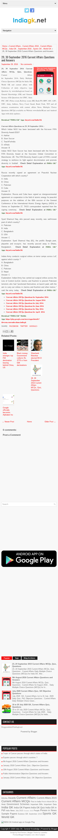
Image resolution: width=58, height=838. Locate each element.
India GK (12, 49)
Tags (17, 658)
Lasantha (44, 832)
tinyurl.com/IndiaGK (14, 166)
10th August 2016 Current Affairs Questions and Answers (26, 769)
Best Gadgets (40, 835)
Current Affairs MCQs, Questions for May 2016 (25, 309)
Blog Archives (29, 658)
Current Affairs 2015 (47, 798)
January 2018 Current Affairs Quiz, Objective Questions (25, 765)
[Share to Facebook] (12, 331)
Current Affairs (15, 46)
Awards (12, 798)
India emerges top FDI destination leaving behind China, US (8, 360)
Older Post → (50, 422)
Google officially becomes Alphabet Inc (8, 411)
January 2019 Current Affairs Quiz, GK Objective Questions (27, 778)
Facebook (13, 326)
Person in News (48, 810)
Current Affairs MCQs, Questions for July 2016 (25, 303)
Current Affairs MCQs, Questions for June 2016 (25, 306)
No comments (26, 64)
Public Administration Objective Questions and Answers (25, 774)
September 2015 (35, 814)
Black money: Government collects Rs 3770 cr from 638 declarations (22, 359)
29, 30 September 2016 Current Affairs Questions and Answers (27, 59)
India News (10, 810)
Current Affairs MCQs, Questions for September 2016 (27, 297)
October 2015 (28, 810)
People (36, 810)
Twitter (24, 326)
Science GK (23, 814)
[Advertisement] (29, 38)
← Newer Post (8, 422)
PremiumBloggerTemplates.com (23, 835)
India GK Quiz (38, 807)
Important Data (50, 804)
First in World (47, 801)
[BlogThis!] (6, 331)
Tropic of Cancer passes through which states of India (25, 753)
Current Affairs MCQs (15, 801)
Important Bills (37, 804)
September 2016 (24, 49)
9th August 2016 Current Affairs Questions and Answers (25, 761)
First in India (36, 802)
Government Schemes (18, 804)
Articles (4, 798)
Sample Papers (9, 814)
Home (4, 46)
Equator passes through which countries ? (20, 757)
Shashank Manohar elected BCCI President (36, 356)
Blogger (34, 732)
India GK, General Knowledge (27, 829)
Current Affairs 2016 (31, 46)
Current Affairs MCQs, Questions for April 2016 (25, 312)
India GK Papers (22, 807)
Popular (7, 658)
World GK (47, 49)
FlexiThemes (21, 832)
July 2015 (19, 810)
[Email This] (4, 331)
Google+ (33, 326)
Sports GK (37, 49)
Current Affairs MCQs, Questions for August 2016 (25, 300)
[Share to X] (9, 331)
